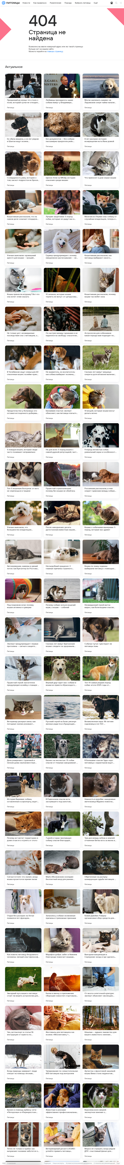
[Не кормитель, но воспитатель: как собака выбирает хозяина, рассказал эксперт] (62, 364)
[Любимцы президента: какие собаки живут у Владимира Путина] (62, 92)
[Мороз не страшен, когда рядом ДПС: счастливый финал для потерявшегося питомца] (101, 1140)
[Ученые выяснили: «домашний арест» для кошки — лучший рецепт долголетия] (23, 247)
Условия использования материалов (79, 1163)
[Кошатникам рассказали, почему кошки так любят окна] (101, 286)
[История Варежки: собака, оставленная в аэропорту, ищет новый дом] (23, 791)
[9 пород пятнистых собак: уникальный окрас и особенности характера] (101, 441)
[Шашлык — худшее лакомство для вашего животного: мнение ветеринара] (101, 1024)
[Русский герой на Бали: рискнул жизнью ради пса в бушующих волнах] (62, 713)
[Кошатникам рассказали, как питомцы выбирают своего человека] (101, 247)
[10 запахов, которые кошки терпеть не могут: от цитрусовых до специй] (62, 286)
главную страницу (55, 51)
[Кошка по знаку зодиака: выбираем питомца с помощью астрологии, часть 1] (101, 558)
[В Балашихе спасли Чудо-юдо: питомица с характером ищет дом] (101, 752)
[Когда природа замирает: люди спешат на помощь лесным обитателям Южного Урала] (23, 1063)
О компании (11, 1163)
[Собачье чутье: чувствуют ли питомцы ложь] (101, 635)
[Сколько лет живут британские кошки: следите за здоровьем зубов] (62, 635)
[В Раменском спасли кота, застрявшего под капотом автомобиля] (62, 791)
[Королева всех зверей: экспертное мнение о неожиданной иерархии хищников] (101, 1101)
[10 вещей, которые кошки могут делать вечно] (101, 402)
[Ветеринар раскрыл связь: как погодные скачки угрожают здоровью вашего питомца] (23, 713)
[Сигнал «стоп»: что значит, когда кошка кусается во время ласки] (23, 868)
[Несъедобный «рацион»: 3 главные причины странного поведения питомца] (62, 558)
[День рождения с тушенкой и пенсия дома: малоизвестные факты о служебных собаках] (23, 752)
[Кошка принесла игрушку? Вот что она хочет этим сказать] (23, 286)
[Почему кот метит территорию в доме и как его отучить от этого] (23, 830)
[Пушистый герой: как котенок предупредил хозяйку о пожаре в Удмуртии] (23, 674)
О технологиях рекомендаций (104, 1163)
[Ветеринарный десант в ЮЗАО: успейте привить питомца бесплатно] (62, 1140)
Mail (3, 1163)
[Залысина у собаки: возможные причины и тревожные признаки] (62, 907)
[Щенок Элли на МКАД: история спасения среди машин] (62, 169)
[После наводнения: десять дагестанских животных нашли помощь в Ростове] (62, 519)
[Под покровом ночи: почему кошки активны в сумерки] (23, 597)
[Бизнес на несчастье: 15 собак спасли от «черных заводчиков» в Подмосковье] (62, 752)
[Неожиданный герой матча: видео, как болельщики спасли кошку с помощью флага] (101, 597)
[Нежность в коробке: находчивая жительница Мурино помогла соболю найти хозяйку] (101, 791)
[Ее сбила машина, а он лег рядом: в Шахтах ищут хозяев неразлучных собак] (23, 131)
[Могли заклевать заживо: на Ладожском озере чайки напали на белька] (101, 92)
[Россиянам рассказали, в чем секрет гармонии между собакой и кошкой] (101, 480)
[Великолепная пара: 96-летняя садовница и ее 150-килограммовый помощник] (101, 713)
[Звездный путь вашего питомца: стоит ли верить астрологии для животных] (23, 985)
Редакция (47, 1163)
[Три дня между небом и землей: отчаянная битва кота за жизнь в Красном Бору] (101, 830)
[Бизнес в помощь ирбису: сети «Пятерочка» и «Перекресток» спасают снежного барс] (23, 1101)
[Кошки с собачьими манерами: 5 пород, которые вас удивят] (101, 519)
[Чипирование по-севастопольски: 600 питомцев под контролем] (62, 1063)
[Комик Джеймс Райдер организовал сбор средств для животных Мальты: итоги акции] (101, 907)
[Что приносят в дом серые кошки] (101, 169)
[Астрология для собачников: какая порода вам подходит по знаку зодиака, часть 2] (101, 325)
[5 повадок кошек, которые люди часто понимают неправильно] (23, 441)
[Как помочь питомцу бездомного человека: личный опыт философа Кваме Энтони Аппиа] (23, 946)
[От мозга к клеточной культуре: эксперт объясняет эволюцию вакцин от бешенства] (101, 985)
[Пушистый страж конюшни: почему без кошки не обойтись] (62, 480)
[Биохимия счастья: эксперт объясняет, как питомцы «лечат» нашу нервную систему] (62, 402)
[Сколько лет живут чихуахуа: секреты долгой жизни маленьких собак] (101, 364)
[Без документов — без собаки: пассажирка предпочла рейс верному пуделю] (62, 131)
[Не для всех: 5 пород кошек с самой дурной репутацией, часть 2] (62, 441)
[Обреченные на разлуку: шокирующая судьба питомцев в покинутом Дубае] (101, 868)
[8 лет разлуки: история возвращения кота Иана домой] (101, 131)
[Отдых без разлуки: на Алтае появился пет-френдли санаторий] (23, 907)
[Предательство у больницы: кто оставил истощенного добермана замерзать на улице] (23, 402)
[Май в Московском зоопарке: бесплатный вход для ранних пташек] (62, 868)
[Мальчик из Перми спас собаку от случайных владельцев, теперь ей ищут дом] (101, 208)
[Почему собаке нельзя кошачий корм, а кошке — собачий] (62, 597)
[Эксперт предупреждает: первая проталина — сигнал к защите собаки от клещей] (23, 635)
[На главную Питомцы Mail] (12, 3)
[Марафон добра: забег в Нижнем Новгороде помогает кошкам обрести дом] (62, 946)
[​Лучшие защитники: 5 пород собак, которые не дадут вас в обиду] (62, 208)
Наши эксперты (58, 1163)
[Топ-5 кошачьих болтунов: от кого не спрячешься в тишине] (23, 480)
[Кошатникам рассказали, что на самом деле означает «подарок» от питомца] (23, 208)
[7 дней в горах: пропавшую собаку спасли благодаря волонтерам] (62, 830)
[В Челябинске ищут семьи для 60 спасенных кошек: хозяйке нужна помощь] (23, 364)
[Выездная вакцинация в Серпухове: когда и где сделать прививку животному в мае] (101, 946)
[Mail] (3, 3)
